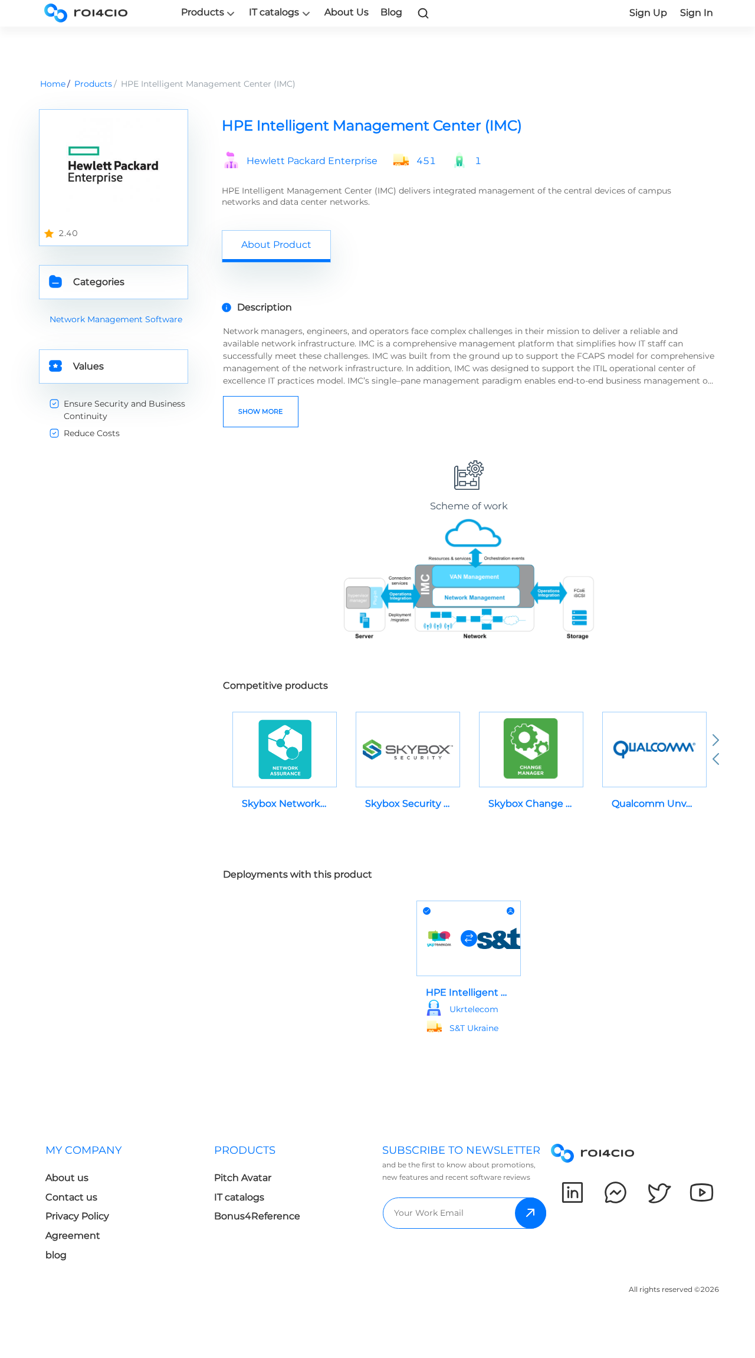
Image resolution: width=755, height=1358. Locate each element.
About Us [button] (346, 12)
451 (426, 161)
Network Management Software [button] (116, 319)
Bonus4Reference (257, 1216)
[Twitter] (658, 1192)
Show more (260, 411)
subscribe (530, 1213)
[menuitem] (120, 1206)
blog (56, 1255)
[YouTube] (701, 1192)
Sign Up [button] (648, 12)
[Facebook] (615, 1192)
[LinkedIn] (572, 1192)
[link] (423, 13)
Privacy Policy (77, 1216)
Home (52, 83)
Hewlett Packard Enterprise (312, 161)
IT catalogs (274, 12)
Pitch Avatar (242, 1177)
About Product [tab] (276, 244)
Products (202, 12)
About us (66, 1177)
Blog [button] (391, 12)
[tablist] (469, 246)
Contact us (71, 1197)
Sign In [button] (696, 12)
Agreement (72, 1235)
